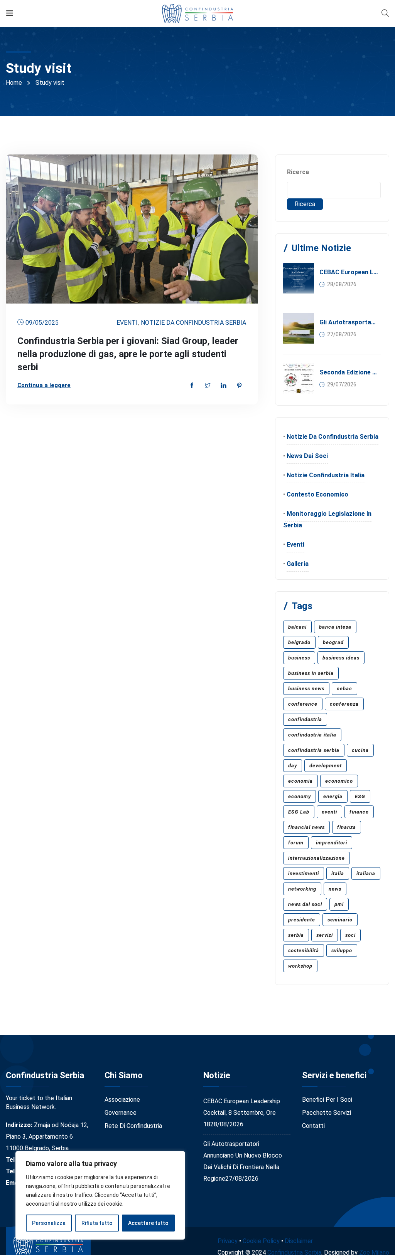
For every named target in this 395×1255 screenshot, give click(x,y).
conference (302, 704)
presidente (301, 920)
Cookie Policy (261, 1241)
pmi (339, 904)
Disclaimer (299, 1241)
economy (299, 796)
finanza (346, 827)
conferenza (344, 704)
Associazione (122, 1099)
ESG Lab (298, 812)
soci (350, 935)
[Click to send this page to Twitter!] (207, 386)
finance (359, 812)
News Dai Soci (307, 456)
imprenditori (331, 843)
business (299, 658)
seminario (340, 920)
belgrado (299, 642)
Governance (121, 1112)
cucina (360, 750)
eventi (329, 812)
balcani (297, 627)
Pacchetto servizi (326, 1112)
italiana (365, 873)
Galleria (298, 563)
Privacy (228, 1241)
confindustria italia (312, 735)
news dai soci (305, 904)
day (292, 765)
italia (337, 873)
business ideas (341, 658)
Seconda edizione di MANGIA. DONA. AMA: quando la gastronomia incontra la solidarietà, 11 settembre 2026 (348, 372)
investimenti (303, 873)
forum (296, 843)
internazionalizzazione (316, 858)
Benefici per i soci (327, 1099)
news (335, 889)
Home (14, 82)
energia (333, 796)
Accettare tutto (148, 1223)
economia (300, 781)
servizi (324, 935)
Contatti (313, 1125)
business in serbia (311, 673)
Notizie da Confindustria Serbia (193, 322)
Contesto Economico (317, 494)
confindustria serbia (313, 750)
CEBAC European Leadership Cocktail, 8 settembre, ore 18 (348, 272)
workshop (300, 966)
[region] (100, 1195)
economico (339, 781)
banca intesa (335, 627)
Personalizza (49, 1223)
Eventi (127, 322)
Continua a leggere (44, 385)
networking (302, 889)
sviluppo (341, 950)
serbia (296, 935)
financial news (306, 827)
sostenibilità (303, 950)
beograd (333, 642)
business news (306, 688)
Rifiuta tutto (97, 1223)
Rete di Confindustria (133, 1125)
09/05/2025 (42, 322)
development (325, 765)
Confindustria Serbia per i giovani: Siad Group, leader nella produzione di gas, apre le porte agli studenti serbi (127, 354)
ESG (360, 796)
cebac (344, 688)
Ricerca (298, 172)
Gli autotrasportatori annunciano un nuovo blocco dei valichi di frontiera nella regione (348, 322)
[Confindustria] (197, 13)
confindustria (305, 719)
